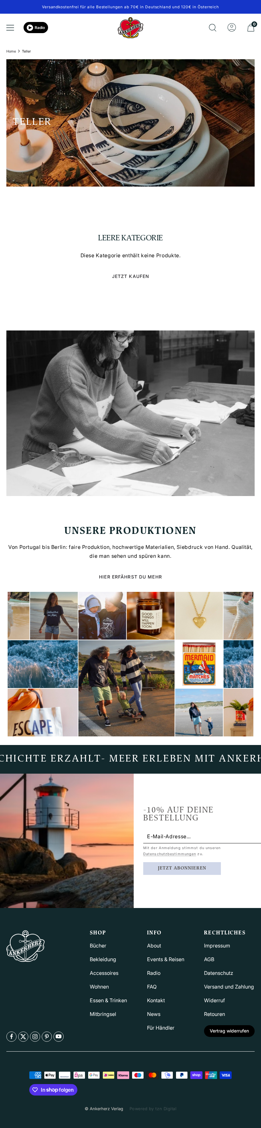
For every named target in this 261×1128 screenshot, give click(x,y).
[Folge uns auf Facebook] (11, 1036)
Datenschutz (218, 972)
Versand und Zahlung (229, 986)
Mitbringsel (103, 1014)
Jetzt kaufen (130, 276)
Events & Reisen (165, 959)
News (153, 1014)
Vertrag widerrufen (229, 1030)
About (154, 945)
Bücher (98, 945)
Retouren (214, 1014)
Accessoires (104, 972)
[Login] (231, 28)
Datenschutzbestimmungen (169, 854)
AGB (209, 959)
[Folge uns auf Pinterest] (47, 1036)
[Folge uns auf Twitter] (23, 1036)
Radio (40, 27)
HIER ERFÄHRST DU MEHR (130, 576)
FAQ (152, 986)
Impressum (217, 945)
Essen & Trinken (108, 1000)
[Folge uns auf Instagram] (35, 1036)
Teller (26, 51)
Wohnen (99, 986)
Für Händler (160, 1027)
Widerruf (214, 1000)
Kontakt (156, 1000)
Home (11, 51)
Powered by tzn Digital (153, 1108)
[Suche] (212, 28)
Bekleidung (103, 959)
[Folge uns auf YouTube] (58, 1036)
